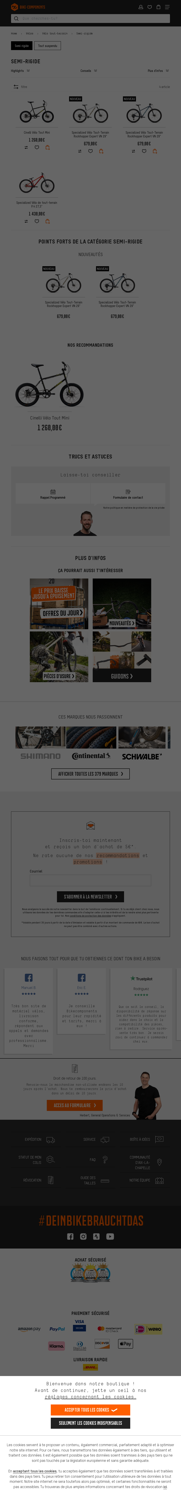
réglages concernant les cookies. (90, 1396)
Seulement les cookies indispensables (90, 1423)
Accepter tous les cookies (87, 1410)
